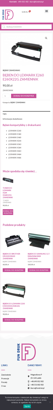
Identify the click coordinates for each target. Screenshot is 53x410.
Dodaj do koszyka (24, 96)
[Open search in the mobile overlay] (26, 26)
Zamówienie (6, 375)
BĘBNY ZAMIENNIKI (11, 70)
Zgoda (27, 406)
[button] (46, 11)
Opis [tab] (5, 114)
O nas (3, 386)
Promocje (5, 378)
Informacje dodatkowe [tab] (12, 119)
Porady (4, 382)
